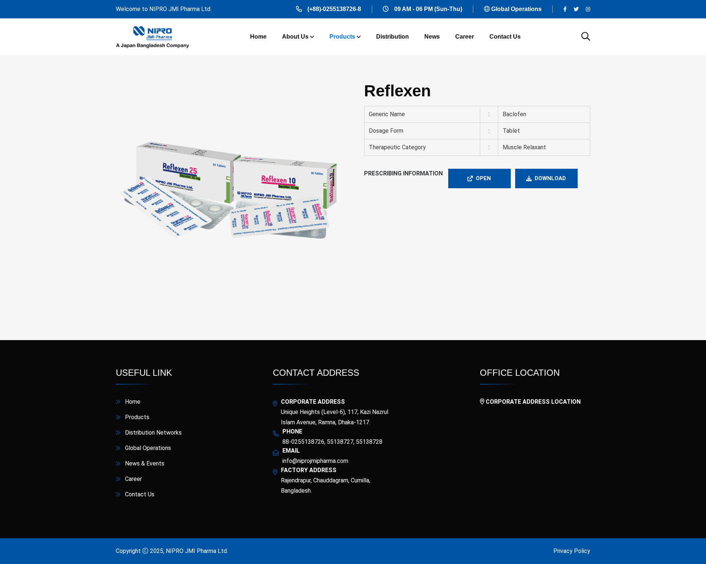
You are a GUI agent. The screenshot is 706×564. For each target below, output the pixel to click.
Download (550, 178)
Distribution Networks (153, 432)
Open (483, 178)
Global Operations (516, 9)
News (432, 36)
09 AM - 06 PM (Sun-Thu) (428, 9)
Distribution (392, 36)
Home (258, 36)
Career (464, 36)
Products (342, 36)
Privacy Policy (571, 550)
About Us (295, 36)
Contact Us (505, 36)
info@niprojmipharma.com (315, 460)
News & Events (144, 463)
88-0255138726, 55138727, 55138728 (332, 441)
